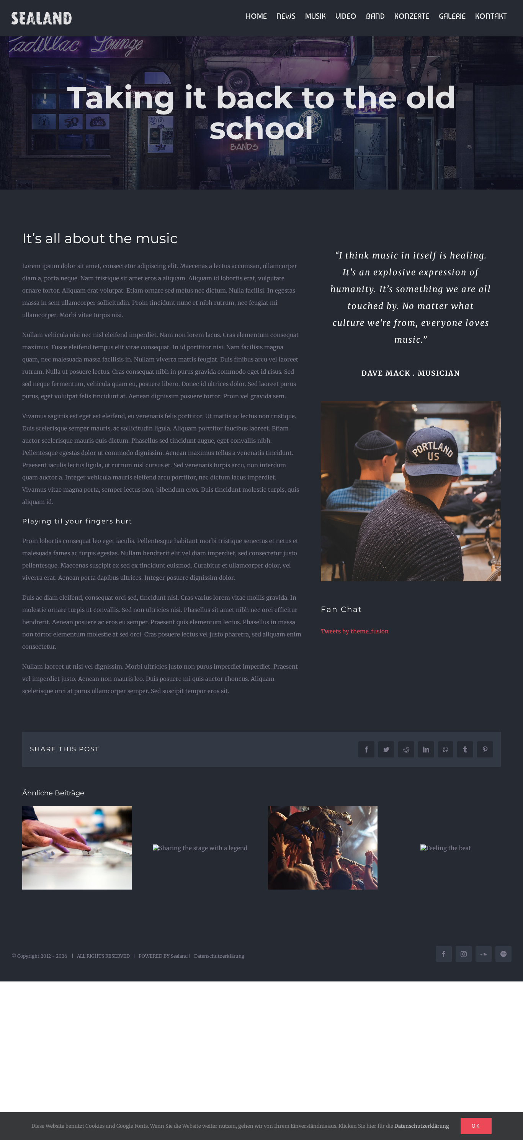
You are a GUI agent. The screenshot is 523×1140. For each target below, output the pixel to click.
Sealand (179, 956)
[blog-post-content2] (411, 404)
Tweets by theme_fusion (355, 631)
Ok (476, 1125)
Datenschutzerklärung (219, 956)
